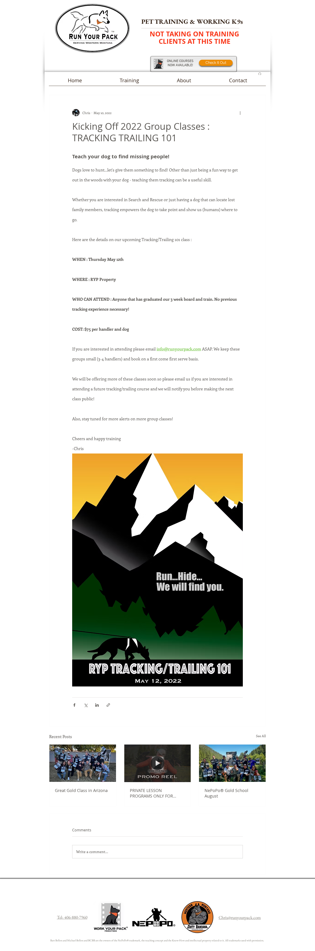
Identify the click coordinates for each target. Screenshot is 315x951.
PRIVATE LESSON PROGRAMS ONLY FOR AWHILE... (151, 793)
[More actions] (240, 112)
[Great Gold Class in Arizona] (82, 763)
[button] (260, 74)
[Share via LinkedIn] (97, 705)
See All (261, 736)
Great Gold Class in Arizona (81, 790)
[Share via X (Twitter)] (85, 705)
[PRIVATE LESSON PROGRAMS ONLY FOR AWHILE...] (157, 763)
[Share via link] (108, 705)
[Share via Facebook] (74, 705)
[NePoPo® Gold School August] (232, 763)
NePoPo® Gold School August (226, 793)
